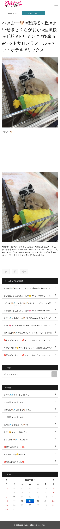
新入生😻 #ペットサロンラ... (15, 432)
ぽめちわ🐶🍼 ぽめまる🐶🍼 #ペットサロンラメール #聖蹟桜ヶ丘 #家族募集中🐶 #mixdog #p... (27, 304)
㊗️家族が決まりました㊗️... (15, 447)
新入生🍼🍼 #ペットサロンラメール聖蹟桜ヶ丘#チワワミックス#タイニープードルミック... (27, 289)
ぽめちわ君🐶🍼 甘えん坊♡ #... (17, 439)
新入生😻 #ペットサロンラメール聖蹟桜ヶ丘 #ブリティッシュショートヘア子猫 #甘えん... (27, 326)
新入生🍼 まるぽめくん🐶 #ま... (17, 424)
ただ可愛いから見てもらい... (15, 402)
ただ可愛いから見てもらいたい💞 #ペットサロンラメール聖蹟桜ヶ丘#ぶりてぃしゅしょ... (27, 311)
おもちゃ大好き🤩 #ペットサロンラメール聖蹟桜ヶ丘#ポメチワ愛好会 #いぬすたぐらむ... (28, 348)
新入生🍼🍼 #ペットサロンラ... (16, 395)
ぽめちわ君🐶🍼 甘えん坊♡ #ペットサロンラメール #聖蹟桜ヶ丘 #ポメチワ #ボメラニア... (28, 333)
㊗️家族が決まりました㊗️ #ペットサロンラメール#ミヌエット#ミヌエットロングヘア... (27, 356)
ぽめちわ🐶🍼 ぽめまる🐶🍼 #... (17, 409)
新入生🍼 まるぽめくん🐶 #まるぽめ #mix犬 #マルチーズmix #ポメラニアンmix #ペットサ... (27, 319)
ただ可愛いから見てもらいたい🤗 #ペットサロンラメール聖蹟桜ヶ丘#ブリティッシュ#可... (27, 296)
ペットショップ (33, 13)
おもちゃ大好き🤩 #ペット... (15, 454)
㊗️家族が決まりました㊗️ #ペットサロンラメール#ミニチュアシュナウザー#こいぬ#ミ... (27, 341)
